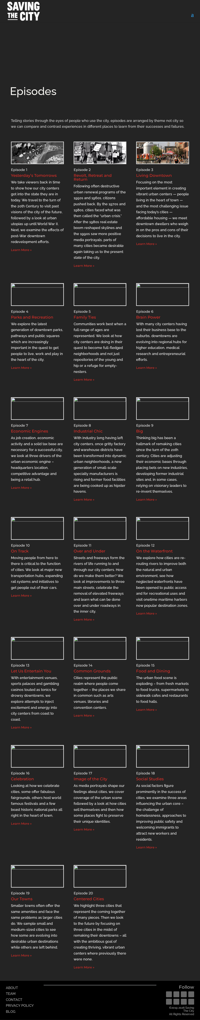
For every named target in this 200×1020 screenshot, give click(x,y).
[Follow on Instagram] (176, 994)
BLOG (10, 1011)
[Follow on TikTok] (191, 1002)
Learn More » (21, 250)
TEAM (11, 994)
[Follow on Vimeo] (184, 1002)
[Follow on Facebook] (169, 994)
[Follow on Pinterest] (191, 994)
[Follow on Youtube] (169, 1002)
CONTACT (14, 1000)
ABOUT (12, 988)
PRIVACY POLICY (20, 1005)
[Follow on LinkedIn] (176, 1002)
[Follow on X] (184, 994)
